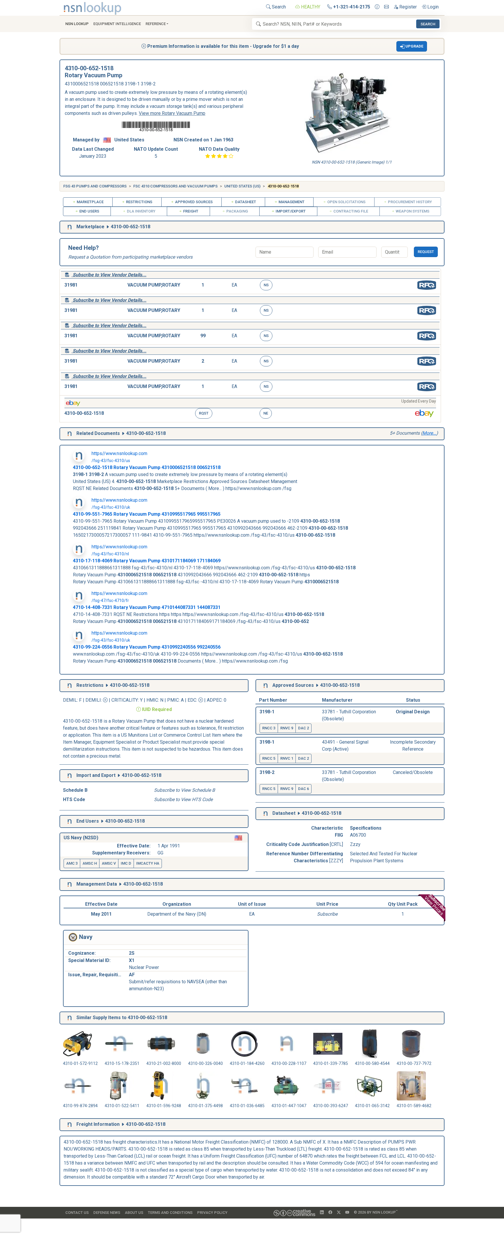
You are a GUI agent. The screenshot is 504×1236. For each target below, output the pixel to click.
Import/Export (290, 211)
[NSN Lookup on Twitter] (339, 1212)
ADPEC (214, 700)
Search (278, 7)
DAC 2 (303, 728)
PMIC (173, 700)
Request (426, 252)
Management (291, 202)
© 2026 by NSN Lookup (376, 1211)
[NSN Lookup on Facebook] (330, 1212)
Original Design (413, 711)
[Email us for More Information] (386, 7)
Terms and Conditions (170, 1212)
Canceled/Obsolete (413, 772)
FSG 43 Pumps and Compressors (95, 186)
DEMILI (93, 700)
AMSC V (109, 863)
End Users (88, 211)
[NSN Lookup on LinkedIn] (322, 1212)
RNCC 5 (268, 758)
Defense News (106, 1212)
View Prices (435, 905)
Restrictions (138, 202)
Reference (156, 24)
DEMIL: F (73, 700)
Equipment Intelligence (117, 24)
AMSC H (90, 863)
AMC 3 (72, 863)
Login (432, 7)
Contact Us (77, 1212)
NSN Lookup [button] (77, 24)
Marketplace (90, 202)
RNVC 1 (286, 758)
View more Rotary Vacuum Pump (172, 113)
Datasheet (245, 202)
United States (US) (242, 186)
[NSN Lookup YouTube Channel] (347, 1212)
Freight (190, 211)
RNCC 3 (268, 728)
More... (429, 433)
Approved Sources (193, 202)
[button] (411, 46)
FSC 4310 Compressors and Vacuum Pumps (175, 186)
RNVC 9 (286, 728)
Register (407, 7)
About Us (134, 1212)
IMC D (126, 863)
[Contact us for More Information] (377, 7)
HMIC (152, 700)
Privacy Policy (212, 1212)
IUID (146, 709)
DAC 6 (303, 788)
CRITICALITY (124, 700)
